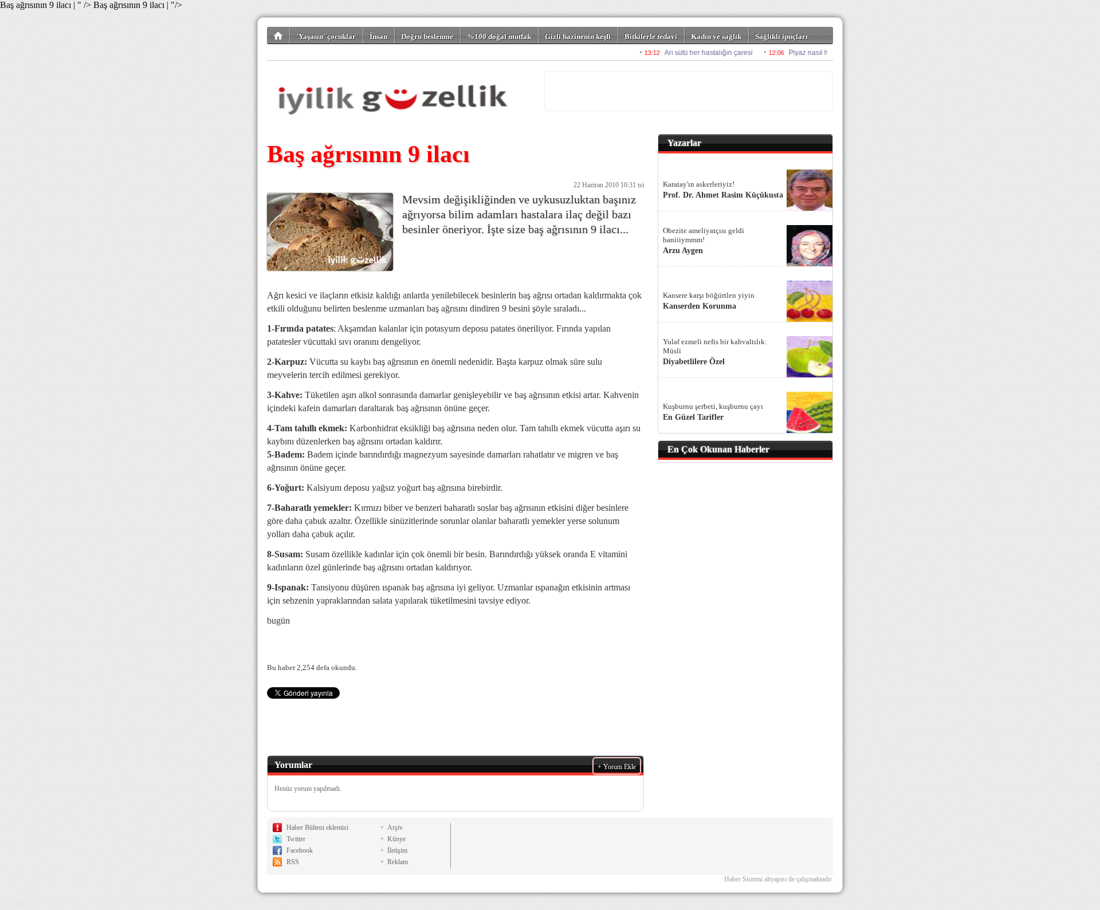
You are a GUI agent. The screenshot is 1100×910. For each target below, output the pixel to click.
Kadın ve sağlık (716, 36)
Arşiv (395, 828)
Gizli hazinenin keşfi (578, 36)
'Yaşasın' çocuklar (326, 36)
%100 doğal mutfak (499, 36)
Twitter (295, 839)
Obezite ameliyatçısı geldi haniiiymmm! (703, 235)
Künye (396, 839)
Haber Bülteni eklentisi (317, 828)
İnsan (378, 36)
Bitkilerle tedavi (650, 36)
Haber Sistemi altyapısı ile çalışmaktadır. (778, 879)
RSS (292, 862)
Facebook (299, 850)
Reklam (397, 862)
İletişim (397, 850)
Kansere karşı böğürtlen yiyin (709, 295)
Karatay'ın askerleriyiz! (698, 184)
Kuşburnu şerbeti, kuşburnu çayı (713, 406)
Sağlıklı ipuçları (781, 36)
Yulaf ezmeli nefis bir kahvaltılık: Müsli (715, 346)
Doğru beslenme (427, 36)
